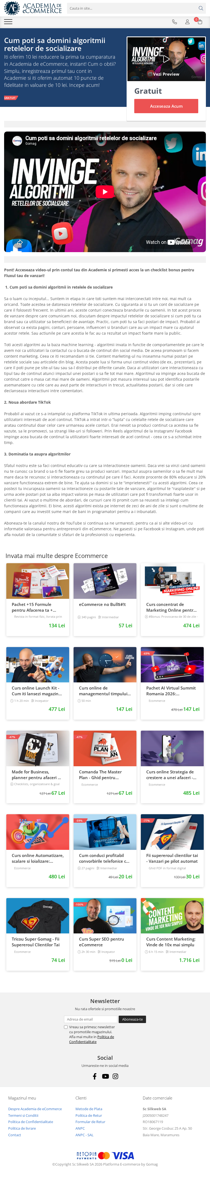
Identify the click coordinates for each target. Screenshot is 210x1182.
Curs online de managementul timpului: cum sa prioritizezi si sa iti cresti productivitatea (104, 691)
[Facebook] (95, 1076)
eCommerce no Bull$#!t (102, 604)
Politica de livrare (22, 1128)
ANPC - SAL (84, 1134)
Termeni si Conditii (23, 1115)
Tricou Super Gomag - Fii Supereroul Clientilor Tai (36, 941)
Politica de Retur (88, 1115)
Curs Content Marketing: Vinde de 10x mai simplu (171, 941)
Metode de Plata (88, 1108)
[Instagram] (115, 1076)
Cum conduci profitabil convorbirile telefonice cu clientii (104, 858)
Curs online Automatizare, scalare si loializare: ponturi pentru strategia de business (38, 858)
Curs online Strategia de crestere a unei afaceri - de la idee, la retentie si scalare (170, 775)
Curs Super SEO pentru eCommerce (101, 941)
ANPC (80, 1128)
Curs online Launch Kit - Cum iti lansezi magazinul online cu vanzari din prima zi (37, 691)
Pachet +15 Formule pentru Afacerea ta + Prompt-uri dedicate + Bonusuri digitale (33, 607)
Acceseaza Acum (166, 106)
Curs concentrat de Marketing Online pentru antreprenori (171, 607)
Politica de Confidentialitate (91, 1039)
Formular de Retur (90, 1121)
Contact (14, 1134)
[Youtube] (105, 1076)
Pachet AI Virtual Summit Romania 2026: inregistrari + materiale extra (171, 691)
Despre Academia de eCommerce (35, 1108)
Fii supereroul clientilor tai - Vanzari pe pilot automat (172, 858)
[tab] (105, 124)
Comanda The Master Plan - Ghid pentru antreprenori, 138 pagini (103, 775)
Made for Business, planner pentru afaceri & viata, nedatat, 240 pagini (37, 775)
